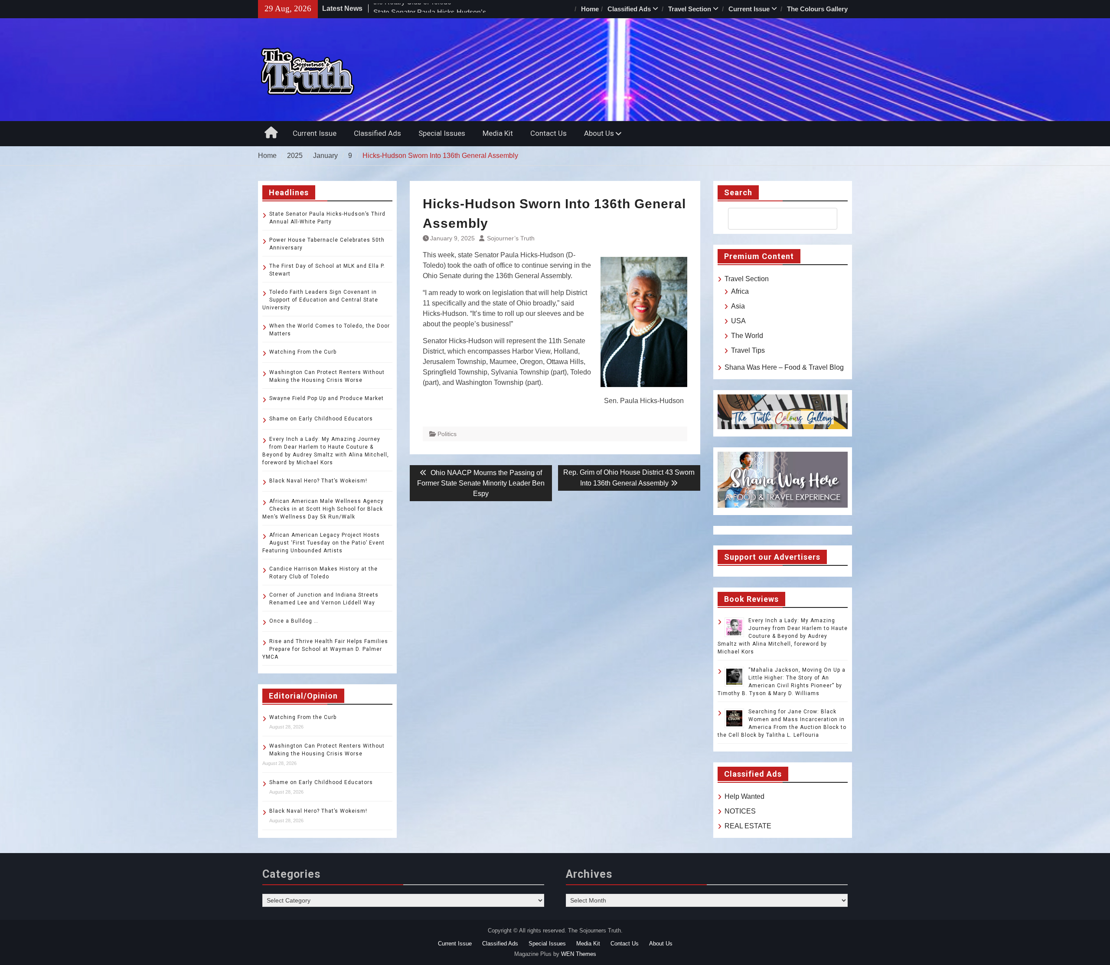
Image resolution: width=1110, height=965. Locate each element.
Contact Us (548, 133)
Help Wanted (744, 796)
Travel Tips (748, 350)
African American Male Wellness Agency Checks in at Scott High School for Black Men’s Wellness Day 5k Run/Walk (323, 509)
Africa (740, 291)
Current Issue (749, 9)
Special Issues (441, 133)
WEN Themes (578, 954)
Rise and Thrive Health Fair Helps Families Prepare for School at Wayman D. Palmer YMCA (325, 649)
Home (590, 9)
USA (738, 321)
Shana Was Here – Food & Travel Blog (784, 367)
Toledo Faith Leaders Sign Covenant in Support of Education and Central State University (320, 300)
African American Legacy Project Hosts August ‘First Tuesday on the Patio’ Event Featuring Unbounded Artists (323, 543)
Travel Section (689, 9)
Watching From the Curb (302, 352)
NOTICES (740, 811)
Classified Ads (629, 9)
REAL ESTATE (748, 826)
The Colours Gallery (817, 9)
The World (747, 335)
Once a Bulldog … (293, 621)
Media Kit (498, 133)
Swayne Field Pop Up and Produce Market (326, 398)
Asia (738, 306)
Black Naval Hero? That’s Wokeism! (318, 481)
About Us (599, 133)
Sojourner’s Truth (511, 238)
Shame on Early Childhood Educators (321, 419)
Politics (447, 433)
